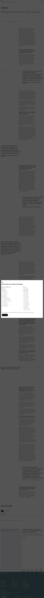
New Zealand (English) (6, 304)
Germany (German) (26, 297)
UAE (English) (4, 288)
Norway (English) (26, 305)
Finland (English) (26, 294)
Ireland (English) (26, 299)
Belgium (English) (26, 290)
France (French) (26, 295)
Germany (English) (26, 296)
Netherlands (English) (27, 304)
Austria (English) (26, 288)
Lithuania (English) (26, 302)
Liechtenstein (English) (27, 301)
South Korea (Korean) (5, 306)
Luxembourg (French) (26, 303)
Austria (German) (26, 289)
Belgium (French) (26, 291)
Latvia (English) (26, 300)
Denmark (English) (26, 292)
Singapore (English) (5, 305)
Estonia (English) (26, 293)
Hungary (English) (26, 298)
